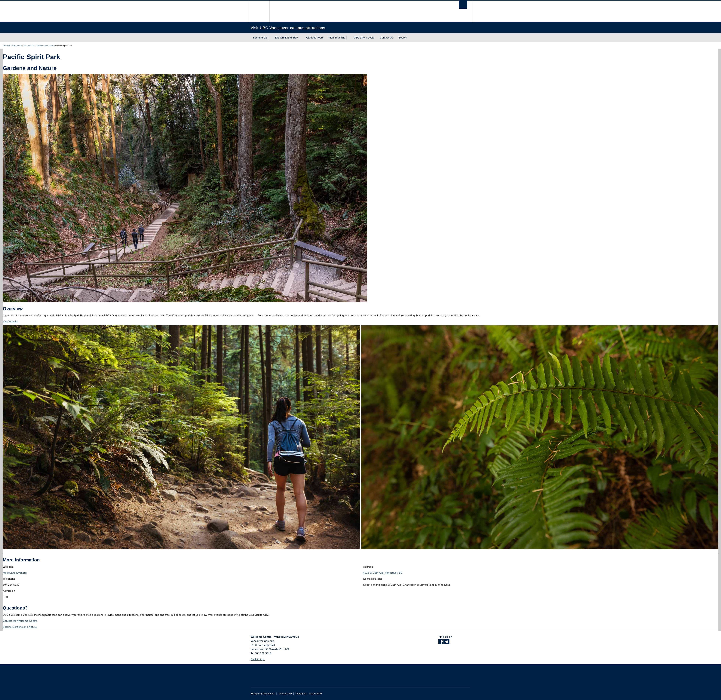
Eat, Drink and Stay (286, 37)
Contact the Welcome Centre (20, 620)
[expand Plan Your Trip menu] (348, 38)
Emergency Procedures (263, 693)
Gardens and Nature (45, 46)
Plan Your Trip (337, 37)
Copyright (300, 693)
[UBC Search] (463, 5)
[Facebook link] (440, 642)
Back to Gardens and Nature (20, 626)
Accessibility (315, 693)
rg (25, 572)
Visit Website (10, 321)
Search (403, 37)
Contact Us (386, 37)
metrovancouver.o (13, 572)
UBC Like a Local (364, 37)
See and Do (260, 37)
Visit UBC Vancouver (12, 46)
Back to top (258, 659)
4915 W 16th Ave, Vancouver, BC (382, 572)
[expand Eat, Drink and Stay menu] (301, 38)
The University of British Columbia (258, 11)
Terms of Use (285, 693)
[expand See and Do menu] (270, 38)
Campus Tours (315, 37)
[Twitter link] (446, 642)
